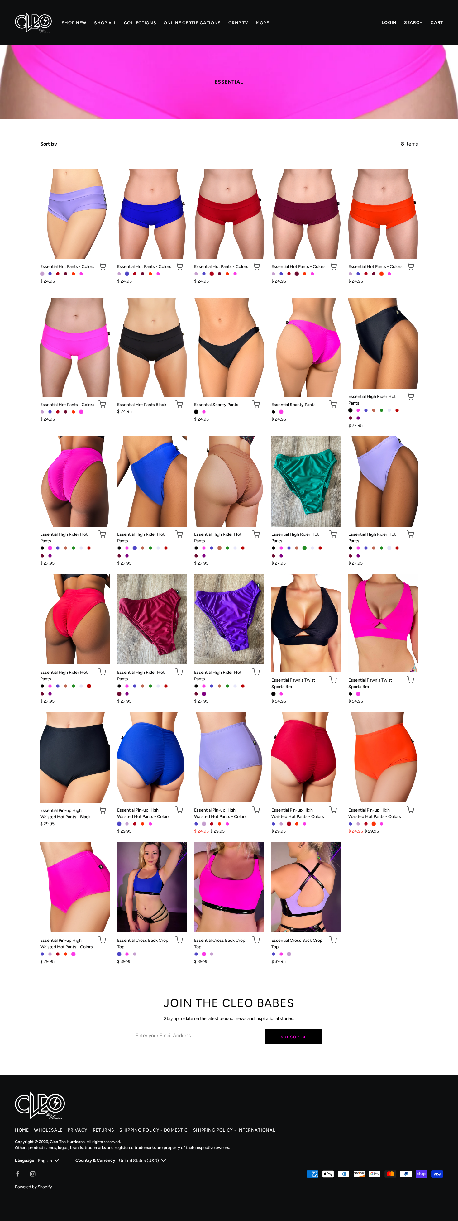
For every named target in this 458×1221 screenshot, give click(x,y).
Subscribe (294, 1037)
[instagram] (32, 1173)
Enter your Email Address (160, 1025)
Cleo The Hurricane (67, 1141)
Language (24, 1160)
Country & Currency (95, 1160)
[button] (102, 266)
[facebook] (17, 1173)
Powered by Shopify (33, 1187)
